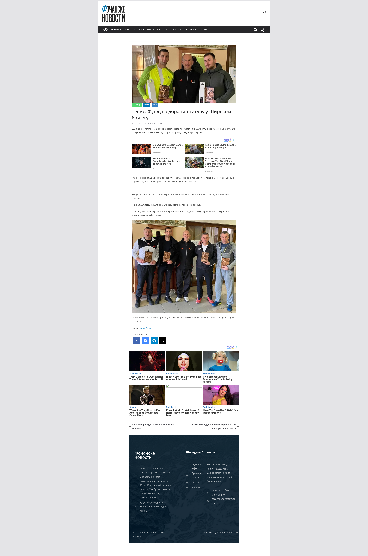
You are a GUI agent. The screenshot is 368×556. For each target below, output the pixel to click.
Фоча (128, 29)
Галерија (191, 29)
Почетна (116, 29)
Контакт (205, 29)
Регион (177, 29)
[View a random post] (262, 29)
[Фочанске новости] (105, 29)
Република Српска (149, 29)
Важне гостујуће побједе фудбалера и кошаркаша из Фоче (214, 426)
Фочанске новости (154, 123)
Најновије (137, 105)
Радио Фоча (145, 328)
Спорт (146, 105)
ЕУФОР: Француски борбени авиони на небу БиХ (155, 426)
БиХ (166, 29)
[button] (133, 30)
